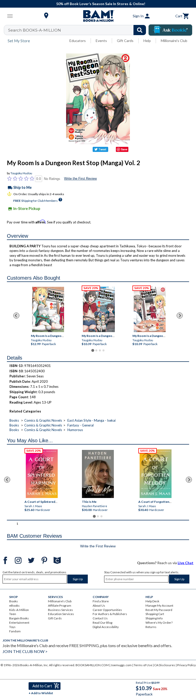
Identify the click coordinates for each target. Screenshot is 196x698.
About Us (99, 605)
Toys (12, 627)
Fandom (15, 631)
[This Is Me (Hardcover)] (98, 474)
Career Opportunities (107, 610)
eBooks (14, 605)
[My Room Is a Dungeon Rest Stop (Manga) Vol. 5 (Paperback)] (99, 309)
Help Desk (152, 601)
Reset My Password (158, 610)
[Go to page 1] (92, 350)
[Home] (98, 16)
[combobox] (78, 30)
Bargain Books (19, 618)
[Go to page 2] (96, 350)
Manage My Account (159, 605)
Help (147, 40)
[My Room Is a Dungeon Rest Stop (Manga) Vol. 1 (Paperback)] (48, 309)
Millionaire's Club (174, 40)
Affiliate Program (59, 605)
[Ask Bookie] (170, 30)
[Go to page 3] (100, 350)
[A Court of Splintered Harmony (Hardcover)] (42, 473)
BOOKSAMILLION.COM (92, 665)
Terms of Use (143, 665)
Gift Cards (125, 40)
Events (101, 40)
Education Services (61, 614)
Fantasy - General (80, 425)
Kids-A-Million (19, 610)
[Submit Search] (139, 30)
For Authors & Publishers (110, 614)
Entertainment (19, 622)
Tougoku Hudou (21, 173)
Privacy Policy (186, 665)
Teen (12, 614)
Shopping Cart (154, 614)
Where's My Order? (159, 622)
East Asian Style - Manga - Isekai (91, 420)
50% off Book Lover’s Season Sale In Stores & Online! (100, 4)
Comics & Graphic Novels (43, 420)
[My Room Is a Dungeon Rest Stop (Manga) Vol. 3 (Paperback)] (149, 309)
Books (14, 420)
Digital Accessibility (106, 627)
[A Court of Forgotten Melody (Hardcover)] (156, 473)
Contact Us (100, 618)
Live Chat (185, 563)
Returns (150, 627)
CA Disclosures (164, 665)
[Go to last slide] (16, 315)
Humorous (75, 430)
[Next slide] (180, 315)
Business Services (60, 610)
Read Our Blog (102, 622)
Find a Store (101, 601)
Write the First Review (80, 178)
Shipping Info (154, 618)
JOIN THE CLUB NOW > (25, 651)
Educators (77, 40)
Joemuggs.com (121, 665)
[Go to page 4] (103, 350)
